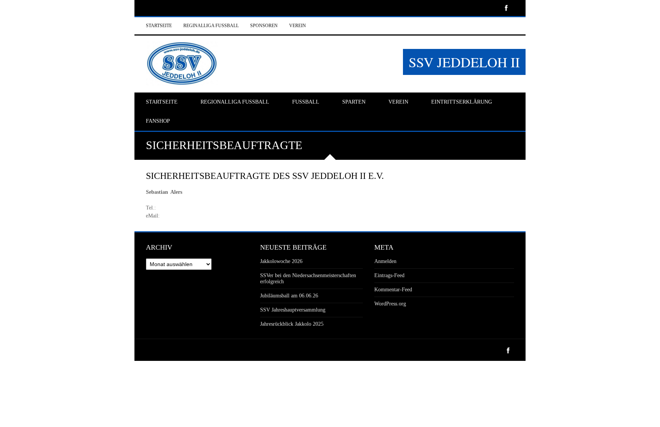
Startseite (159, 25)
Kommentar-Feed (393, 289)
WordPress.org (390, 304)
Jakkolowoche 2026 (281, 261)
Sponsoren (264, 25)
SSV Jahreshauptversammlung (292, 310)
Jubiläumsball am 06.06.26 (289, 296)
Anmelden (385, 261)
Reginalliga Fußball (211, 25)
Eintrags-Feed (389, 275)
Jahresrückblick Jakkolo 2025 (292, 324)
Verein (297, 25)
